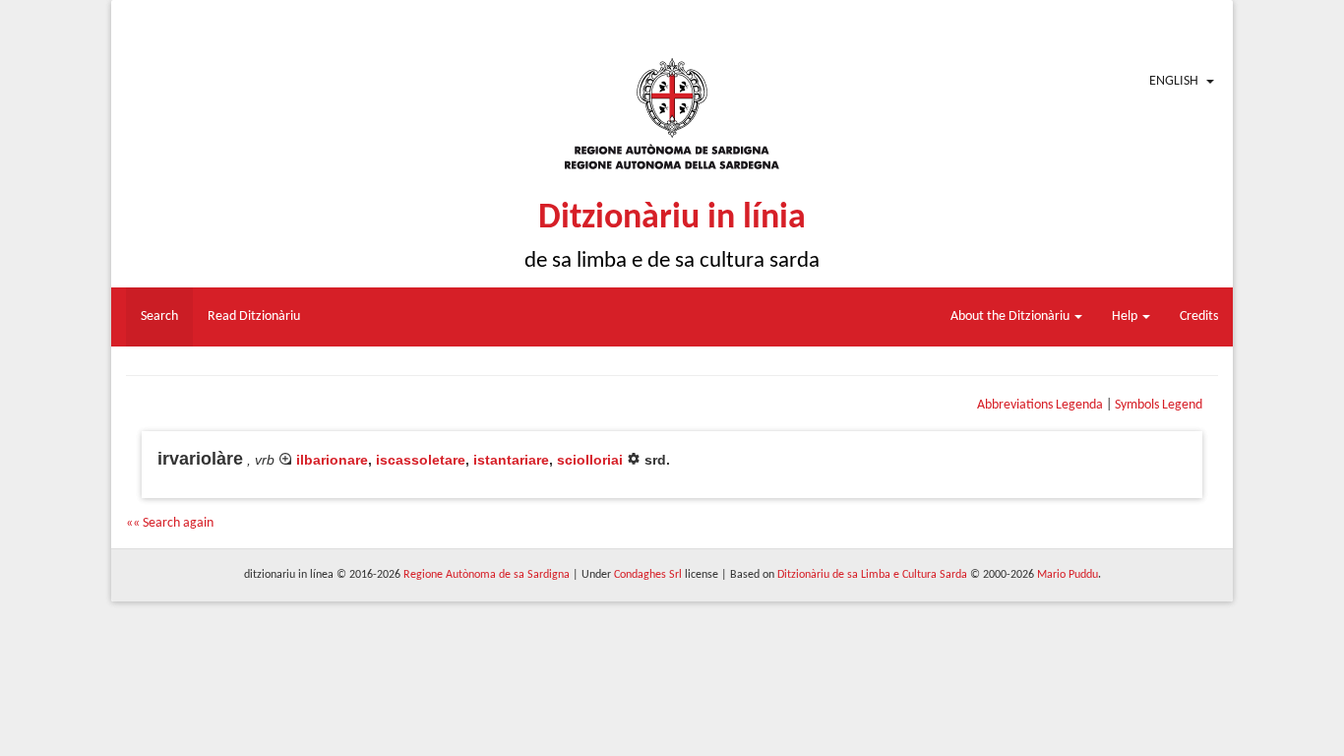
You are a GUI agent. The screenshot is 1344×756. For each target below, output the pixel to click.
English (1173, 81)
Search (159, 316)
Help (1126, 316)
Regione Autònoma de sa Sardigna (486, 575)
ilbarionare (332, 460)
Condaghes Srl (648, 575)
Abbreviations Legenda (1040, 405)
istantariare (511, 460)
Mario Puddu (1067, 575)
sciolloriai (590, 460)
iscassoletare (420, 460)
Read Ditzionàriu (254, 316)
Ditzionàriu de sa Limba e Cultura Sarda (872, 575)
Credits (1199, 316)
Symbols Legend (1158, 405)
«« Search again (170, 523)
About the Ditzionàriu (1011, 316)
